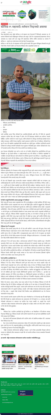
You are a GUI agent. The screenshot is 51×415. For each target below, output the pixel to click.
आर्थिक (20, 385)
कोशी (36, 384)
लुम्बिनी (33, 384)
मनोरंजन (15, 384)
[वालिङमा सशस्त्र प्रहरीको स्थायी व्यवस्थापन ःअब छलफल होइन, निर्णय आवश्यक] (25, 359)
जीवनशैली (11, 384)
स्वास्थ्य (19, 384)
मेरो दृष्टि (3, 32)
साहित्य (43, 384)
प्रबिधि (8, 384)
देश (21, 384)
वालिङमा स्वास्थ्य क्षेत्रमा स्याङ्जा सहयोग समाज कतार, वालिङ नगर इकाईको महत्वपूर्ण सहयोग (9, 367)
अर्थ (5, 384)
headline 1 (9, 385)
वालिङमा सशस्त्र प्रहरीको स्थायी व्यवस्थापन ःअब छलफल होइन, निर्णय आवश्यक (23, 24)
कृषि (17, 385)
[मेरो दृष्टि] (25, 2)
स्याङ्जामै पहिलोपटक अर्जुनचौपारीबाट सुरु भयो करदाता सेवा (41, 367)
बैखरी (2, 385)
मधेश (30, 384)
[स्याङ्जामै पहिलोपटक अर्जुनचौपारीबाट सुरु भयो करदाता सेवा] (42, 359)
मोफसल (5, 385)
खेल (3, 384)
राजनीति (47, 384)
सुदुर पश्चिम (40, 384)
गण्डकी (27, 384)
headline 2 (14, 385)
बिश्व (1, 384)
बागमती (24, 384)
